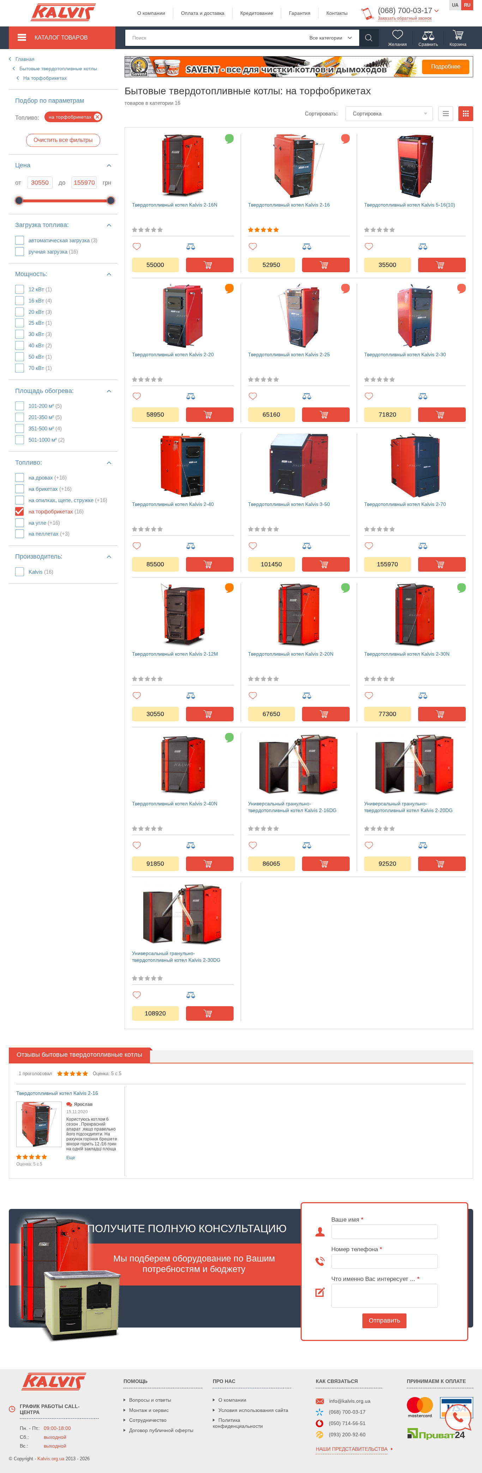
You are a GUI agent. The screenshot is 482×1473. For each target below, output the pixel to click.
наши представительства (351, 1449)
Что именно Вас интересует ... (375, 1279)
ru (467, 5)
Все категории (325, 38)
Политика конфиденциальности (238, 1423)
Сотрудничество (148, 1420)
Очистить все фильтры (63, 140)
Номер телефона (356, 1249)
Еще (70, 1157)
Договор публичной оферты (161, 1430)
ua (455, 5)
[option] (67, 1131)
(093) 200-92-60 (347, 1434)
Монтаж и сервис (149, 1410)
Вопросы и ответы (150, 1400)
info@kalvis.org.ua (349, 1401)
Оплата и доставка (202, 13)
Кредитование (256, 13)
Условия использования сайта (253, 1410)
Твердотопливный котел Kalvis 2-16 (57, 1093)
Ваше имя (347, 1219)
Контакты (337, 13)
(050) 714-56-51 (347, 1423)
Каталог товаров (61, 38)
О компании (151, 13)
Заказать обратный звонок (405, 18)
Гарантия (300, 13)
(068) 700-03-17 (347, 1412)
